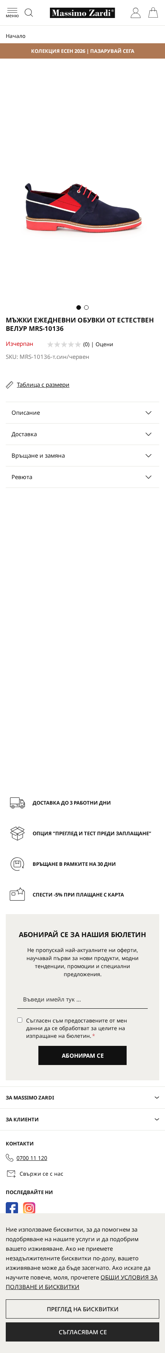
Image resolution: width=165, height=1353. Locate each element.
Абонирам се (83, 1055)
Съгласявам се (83, 1332)
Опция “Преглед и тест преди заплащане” (92, 833)
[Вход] (135, 12)
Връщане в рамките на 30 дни (74, 864)
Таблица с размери (43, 384)
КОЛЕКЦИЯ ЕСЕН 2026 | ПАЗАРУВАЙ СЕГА (82, 50)
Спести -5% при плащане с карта (78, 894)
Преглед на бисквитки (83, 1309)
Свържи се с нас (41, 1173)
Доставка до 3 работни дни (72, 802)
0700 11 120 (31, 1158)
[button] (78, 307)
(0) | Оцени (98, 344)
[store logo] (82, 13)
